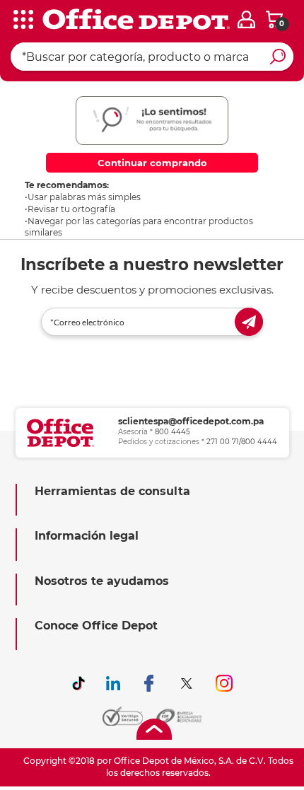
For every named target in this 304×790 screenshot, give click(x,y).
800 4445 (172, 431)
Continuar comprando (152, 162)
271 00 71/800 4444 (241, 441)
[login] (246, 19)
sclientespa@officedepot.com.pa (191, 421)
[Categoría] (21, 20)
